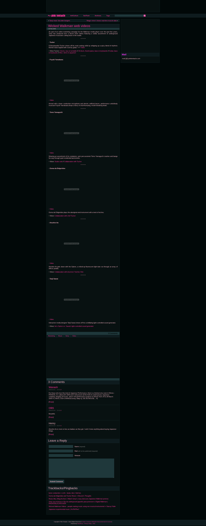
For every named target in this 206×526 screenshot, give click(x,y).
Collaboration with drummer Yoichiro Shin (69, 272)
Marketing (51, 336)
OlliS (51, 408)
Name (80, 446)
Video (83, 47)
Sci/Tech (86, 15)
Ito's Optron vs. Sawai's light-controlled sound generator (74, 326)
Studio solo (58, 161)
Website (77, 455)
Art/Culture (74, 15)
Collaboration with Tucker (73, 161)
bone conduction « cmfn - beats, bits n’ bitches (65, 493)
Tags (108, 15)
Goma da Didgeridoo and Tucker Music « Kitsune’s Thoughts (70, 496)
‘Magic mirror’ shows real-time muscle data (101, 21)
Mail (86, 451)
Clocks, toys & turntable (68, 51)
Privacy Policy (88, 523)
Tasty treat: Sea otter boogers (59, 21)
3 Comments (113, 333)
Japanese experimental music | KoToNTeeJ (64, 509)
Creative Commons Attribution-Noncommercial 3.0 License (96, 521)
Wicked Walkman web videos (69, 26)
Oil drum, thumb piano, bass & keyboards (92, 51)
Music (60, 336)
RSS (94, 523)
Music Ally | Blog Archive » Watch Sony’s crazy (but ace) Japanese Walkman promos (78, 499)
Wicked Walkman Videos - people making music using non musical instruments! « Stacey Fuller (82, 506)
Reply (51, 402)
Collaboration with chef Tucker (65, 216)
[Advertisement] (87, 6)
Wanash (53, 387)
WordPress (80, 523)
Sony (67, 336)
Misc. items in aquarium (67, 53)
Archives (98, 15)
